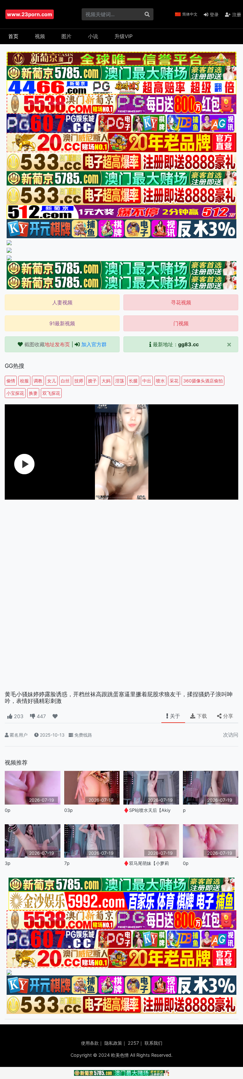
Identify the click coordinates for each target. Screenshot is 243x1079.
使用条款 (90, 1043)
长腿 (133, 380)
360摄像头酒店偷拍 (203, 380)
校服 (24, 380)
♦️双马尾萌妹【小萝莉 (146, 863)
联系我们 (153, 1043)
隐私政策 (113, 1043)
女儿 (51, 380)
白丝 (65, 380)
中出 (146, 380)
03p (68, 810)
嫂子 (92, 380)
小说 (93, 36)
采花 (174, 380)
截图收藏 (47, 344)
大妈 (106, 380)
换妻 (33, 393)
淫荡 (119, 380)
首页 (13, 36)
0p (7, 810)
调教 (38, 380)
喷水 (160, 380)
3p (7, 863)
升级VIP (124, 36)
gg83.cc (188, 344)
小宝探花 (15, 393)
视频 (40, 36)
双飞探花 (51, 393)
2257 (133, 1043)
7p (67, 863)
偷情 (10, 380)
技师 (78, 380)
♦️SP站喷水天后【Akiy (147, 810)
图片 (66, 36)
